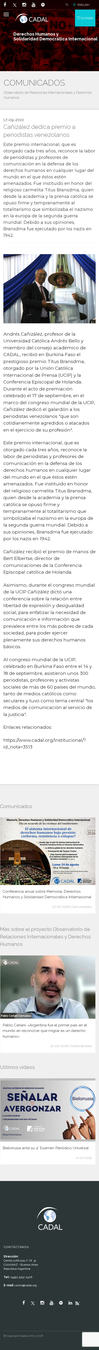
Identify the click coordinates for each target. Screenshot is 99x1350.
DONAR (86, 18)
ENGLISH (83, 4)
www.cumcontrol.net (9, 1202)
